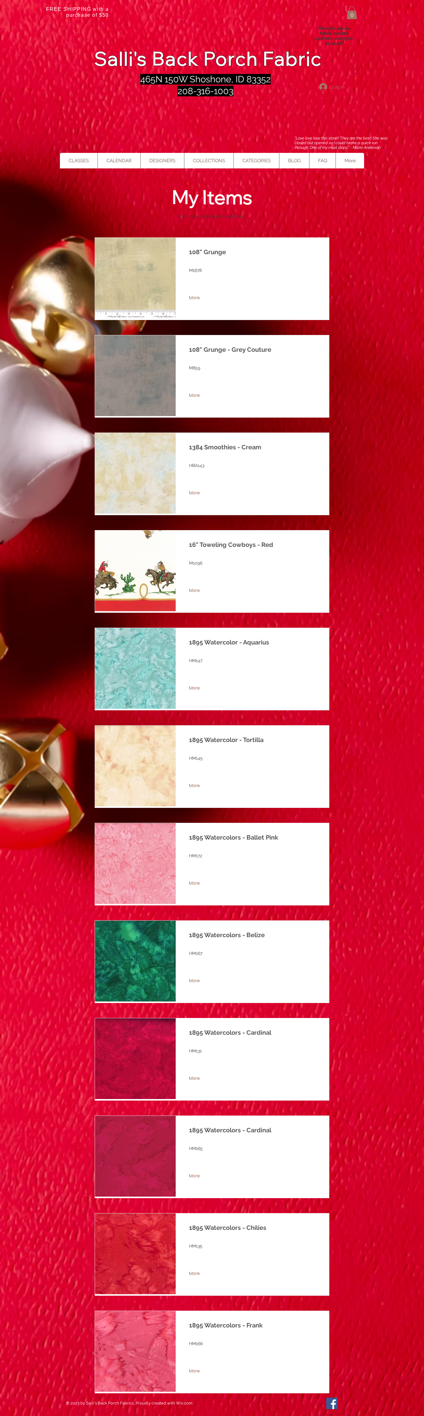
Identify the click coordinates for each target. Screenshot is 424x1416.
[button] (351, 12)
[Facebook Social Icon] (332, 1403)
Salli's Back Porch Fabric (208, 58)
